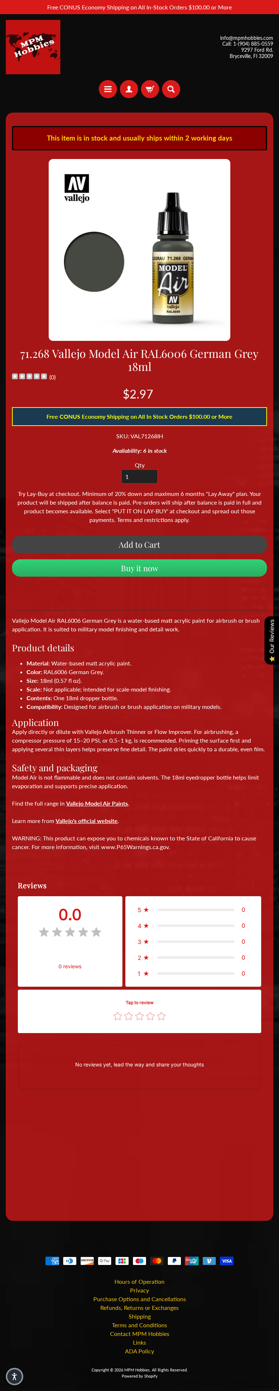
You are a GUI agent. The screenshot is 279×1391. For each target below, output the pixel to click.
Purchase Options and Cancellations (139, 1298)
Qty (140, 464)
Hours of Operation (139, 1281)
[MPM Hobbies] (33, 47)
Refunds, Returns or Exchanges (139, 1307)
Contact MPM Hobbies (139, 1333)
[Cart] (150, 89)
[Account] (129, 89)
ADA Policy (139, 1351)
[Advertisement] (139, 1155)
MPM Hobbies (137, 1369)
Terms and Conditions (139, 1324)
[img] (29, 377)
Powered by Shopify (140, 1376)
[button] (193, 909)
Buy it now (139, 568)
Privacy (139, 1290)
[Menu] (108, 89)
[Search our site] (171, 89)
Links (139, 1342)
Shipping (140, 1316)
